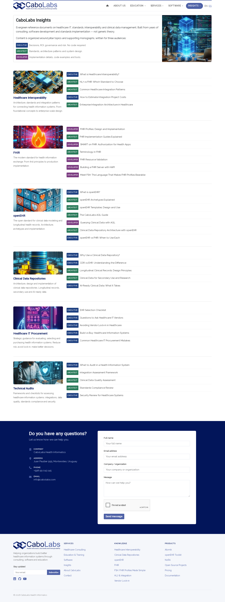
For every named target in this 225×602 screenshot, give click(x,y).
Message (108, 477)
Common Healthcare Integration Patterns (102, 89)
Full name (108, 438)
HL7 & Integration (122, 575)
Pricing (168, 570)
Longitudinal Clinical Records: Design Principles (105, 270)
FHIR (116, 565)
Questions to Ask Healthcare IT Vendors (101, 317)
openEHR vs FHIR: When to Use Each (100, 237)
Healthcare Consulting (75, 549)
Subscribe (53, 572)
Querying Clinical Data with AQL (97, 222)
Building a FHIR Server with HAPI (97, 167)
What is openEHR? (90, 192)
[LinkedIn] (14, 578)
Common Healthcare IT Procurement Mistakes (105, 340)
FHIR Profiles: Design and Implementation (102, 129)
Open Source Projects (175, 565)
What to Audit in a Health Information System (104, 365)
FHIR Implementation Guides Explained (101, 136)
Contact (67, 575)
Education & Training (74, 555)
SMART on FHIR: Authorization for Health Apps (105, 144)
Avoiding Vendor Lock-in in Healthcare (101, 325)
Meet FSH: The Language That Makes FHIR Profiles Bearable (112, 174)
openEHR (119, 560)
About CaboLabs (72, 570)
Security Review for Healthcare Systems (101, 395)
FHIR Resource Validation (93, 159)
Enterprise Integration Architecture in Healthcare (106, 104)
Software (175, 5)
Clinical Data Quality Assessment (98, 380)
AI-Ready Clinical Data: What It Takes (100, 285)
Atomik (168, 549)
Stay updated (19, 566)
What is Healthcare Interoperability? (99, 74)
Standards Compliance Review (96, 387)
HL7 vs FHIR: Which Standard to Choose (101, 81)
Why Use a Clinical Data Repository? (100, 255)
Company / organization (115, 464)
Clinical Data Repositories (126, 555)
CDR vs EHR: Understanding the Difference (103, 262)
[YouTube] (25, 578)
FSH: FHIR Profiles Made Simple (129, 570)
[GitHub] (19, 578)
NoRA (168, 560)
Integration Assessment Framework (99, 372)
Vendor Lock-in (121, 581)
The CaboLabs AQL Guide (94, 215)
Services (157, 5)
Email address (110, 451)
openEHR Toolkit (173, 555)
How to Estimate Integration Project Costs (103, 97)
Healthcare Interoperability (127, 549)
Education (138, 5)
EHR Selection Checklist (93, 310)
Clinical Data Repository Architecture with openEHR (108, 230)
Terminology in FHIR (90, 152)
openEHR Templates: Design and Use (100, 207)
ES (210, 6)
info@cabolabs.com (45, 479)
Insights (194, 5)
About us (120, 5)
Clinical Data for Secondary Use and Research (105, 278)
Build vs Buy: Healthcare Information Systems (104, 333)
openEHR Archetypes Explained (97, 199)
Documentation (172, 575)
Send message (114, 516)
